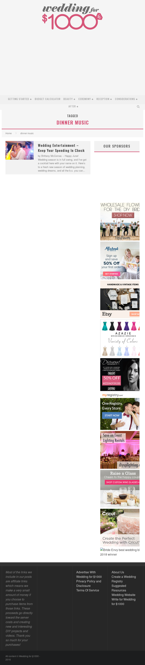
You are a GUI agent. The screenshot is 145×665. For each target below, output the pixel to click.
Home (8, 133)
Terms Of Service (87, 590)
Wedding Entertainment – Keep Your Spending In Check (61, 148)
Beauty (68, 99)
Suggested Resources (119, 587)
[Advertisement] (72, 66)
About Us (118, 572)
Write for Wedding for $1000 (124, 601)
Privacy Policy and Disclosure (88, 583)
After (72, 106)
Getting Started (18, 99)
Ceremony (84, 99)
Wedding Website (123, 595)
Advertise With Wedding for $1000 (89, 574)
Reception (102, 99)
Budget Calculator (47, 99)
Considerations (125, 99)
